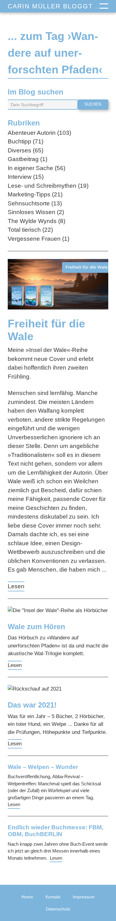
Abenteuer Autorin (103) (39, 132)
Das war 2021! (32, 705)
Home (27, 896)
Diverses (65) (25, 150)
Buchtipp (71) (25, 141)
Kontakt (52, 896)
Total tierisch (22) (30, 229)
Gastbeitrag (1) (27, 159)
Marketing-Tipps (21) (35, 194)
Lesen (16, 586)
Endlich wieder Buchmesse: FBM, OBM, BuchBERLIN (55, 830)
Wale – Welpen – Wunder (43, 767)
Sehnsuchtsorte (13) (35, 203)
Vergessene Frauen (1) (38, 238)
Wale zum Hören (36, 626)
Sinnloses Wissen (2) (36, 212)
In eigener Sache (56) (36, 168)
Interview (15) (26, 176)
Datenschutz (58, 908)
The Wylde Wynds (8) (36, 221)
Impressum (84, 896)
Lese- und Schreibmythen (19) (48, 185)
